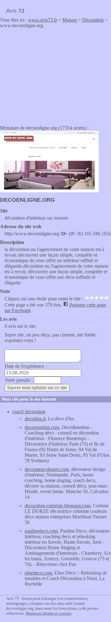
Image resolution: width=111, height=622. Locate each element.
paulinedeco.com (41, 530)
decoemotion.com (42, 427)
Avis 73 (15, 11)
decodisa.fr (35, 418)
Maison (69, 20)
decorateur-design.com (47, 469)
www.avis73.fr (42, 20)
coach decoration (28, 411)
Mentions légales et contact (49, 613)
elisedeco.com (38, 572)
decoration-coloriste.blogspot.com (57, 505)
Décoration (93, 20)
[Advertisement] (52, 74)
